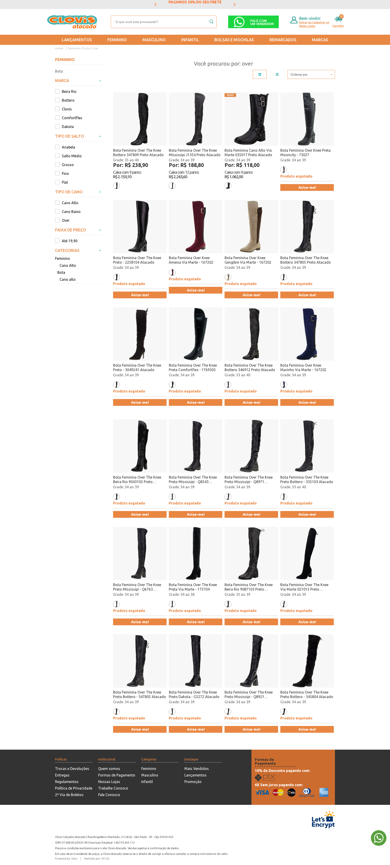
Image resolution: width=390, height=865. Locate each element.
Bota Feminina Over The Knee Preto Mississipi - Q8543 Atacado (193, 479)
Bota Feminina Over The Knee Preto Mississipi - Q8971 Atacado (249, 479)
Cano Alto (68, 265)
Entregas (62, 775)
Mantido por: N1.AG (96, 858)
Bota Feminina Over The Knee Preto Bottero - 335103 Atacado (306, 479)
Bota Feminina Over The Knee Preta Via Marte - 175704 (193, 587)
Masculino (154, 39)
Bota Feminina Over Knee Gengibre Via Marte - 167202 (248, 260)
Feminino (117, 39)
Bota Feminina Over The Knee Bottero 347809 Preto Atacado (138, 152)
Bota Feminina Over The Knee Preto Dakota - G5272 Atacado (194, 694)
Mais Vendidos (196, 769)
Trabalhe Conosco (113, 788)
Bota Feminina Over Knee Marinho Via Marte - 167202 (303, 367)
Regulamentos (67, 782)
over (95, 48)
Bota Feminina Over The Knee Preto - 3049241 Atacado (137, 367)
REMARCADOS (282, 39)
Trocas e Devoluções (72, 769)
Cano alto (68, 279)
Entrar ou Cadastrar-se (314, 22)
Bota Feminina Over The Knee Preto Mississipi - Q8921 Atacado (249, 694)
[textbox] (164, 22)
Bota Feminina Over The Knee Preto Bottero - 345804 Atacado (306, 694)
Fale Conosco (109, 795)
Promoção (193, 782)
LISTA (277, 74)
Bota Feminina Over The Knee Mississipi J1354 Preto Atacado (195, 152)
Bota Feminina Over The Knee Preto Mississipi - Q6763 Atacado (137, 587)
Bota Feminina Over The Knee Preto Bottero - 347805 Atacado (139, 694)
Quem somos (109, 769)
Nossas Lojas (109, 782)
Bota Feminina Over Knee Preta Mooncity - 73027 (305, 152)
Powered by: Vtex (66, 858)
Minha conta (307, 26)
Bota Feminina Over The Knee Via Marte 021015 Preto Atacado (304, 587)
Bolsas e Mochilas (234, 39)
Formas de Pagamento (116, 775)
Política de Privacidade (73, 788)
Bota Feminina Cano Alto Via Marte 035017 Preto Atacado (248, 152)
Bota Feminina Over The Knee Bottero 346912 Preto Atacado (250, 367)
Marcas (320, 39)
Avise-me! (307, 187)
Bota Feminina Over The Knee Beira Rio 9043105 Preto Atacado (137, 479)
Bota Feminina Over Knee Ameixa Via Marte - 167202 (191, 260)
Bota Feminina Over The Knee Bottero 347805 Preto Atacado (305, 260)
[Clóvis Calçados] (72, 22)
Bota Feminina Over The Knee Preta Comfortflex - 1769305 (193, 367)
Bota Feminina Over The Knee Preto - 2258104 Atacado (137, 260)
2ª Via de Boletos (69, 795)
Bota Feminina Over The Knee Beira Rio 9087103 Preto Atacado (249, 587)
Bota (86, 48)
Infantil (190, 39)
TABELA (260, 74)
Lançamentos (77, 39)
